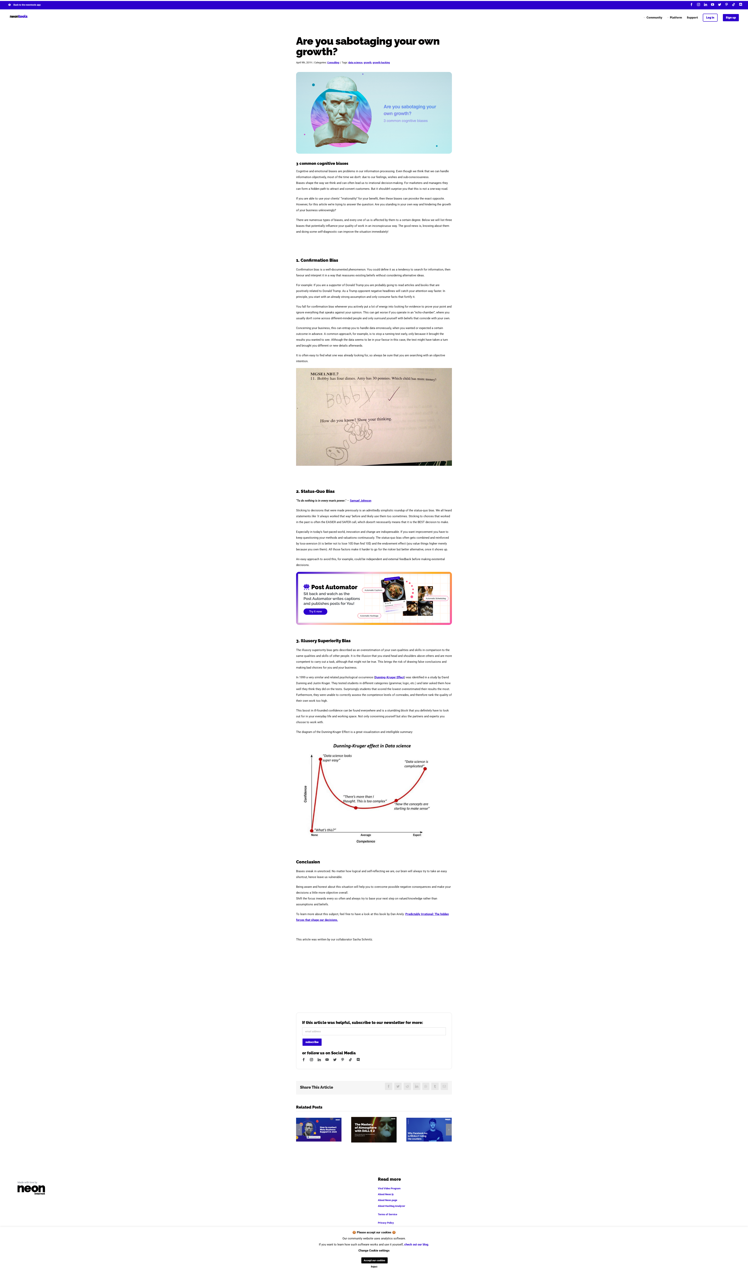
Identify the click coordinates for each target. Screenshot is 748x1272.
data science (355, 62)
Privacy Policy (386, 1222)
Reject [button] (374, 1266)
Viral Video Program (389, 1188)
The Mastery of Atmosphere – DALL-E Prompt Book (373, 1129)
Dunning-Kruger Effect (389, 677)
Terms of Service (387, 1214)
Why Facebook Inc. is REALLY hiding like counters (429, 1129)
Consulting (333, 62)
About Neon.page (387, 1200)
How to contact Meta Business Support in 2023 (318, 1129)
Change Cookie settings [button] (374, 1250)
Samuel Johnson (360, 500)
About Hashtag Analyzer (391, 1206)
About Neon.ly (386, 1194)
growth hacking (381, 62)
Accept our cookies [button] (374, 1260)
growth (367, 62)
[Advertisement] (374, 973)
